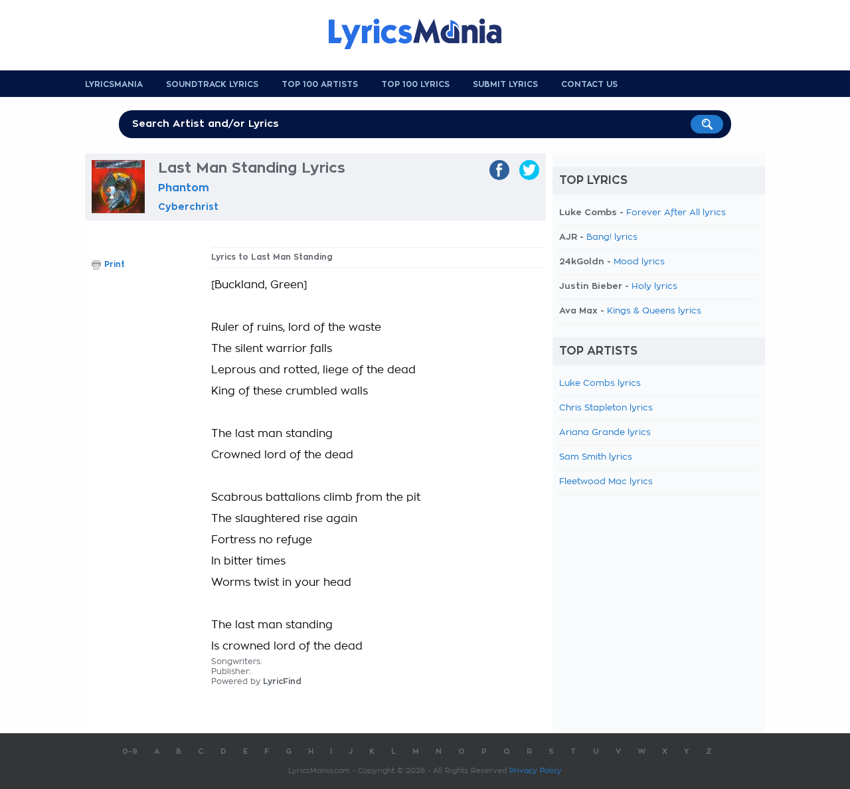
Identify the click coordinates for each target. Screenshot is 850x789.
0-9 (129, 751)
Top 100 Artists (320, 84)
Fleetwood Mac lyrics (606, 482)
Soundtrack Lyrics (212, 84)
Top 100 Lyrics (415, 84)
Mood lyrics (639, 262)
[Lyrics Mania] (425, 34)
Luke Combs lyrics (600, 383)
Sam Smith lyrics (595, 457)
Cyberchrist (188, 206)
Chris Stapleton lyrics (606, 408)
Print (114, 264)
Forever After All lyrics (676, 213)
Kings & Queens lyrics (654, 311)
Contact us (589, 84)
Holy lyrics (654, 286)
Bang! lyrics (612, 237)
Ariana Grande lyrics (605, 432)
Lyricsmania (114, 84)
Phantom (183, 188)
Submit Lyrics (505, 84)
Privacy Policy (535, 770)
